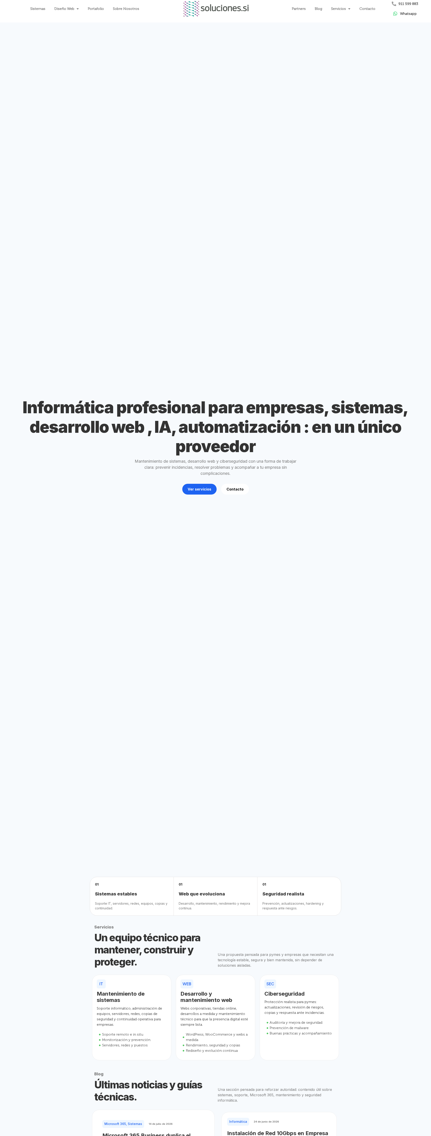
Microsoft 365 (115, 1124)
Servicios (338, 9)
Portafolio (96, 9)
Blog (318, 9)
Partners (299, 9)
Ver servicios (199, 489)
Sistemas (37, 9)
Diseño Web (64, 9)
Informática (238, 1121)
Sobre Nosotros (126, 9)
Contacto (367, 9)
